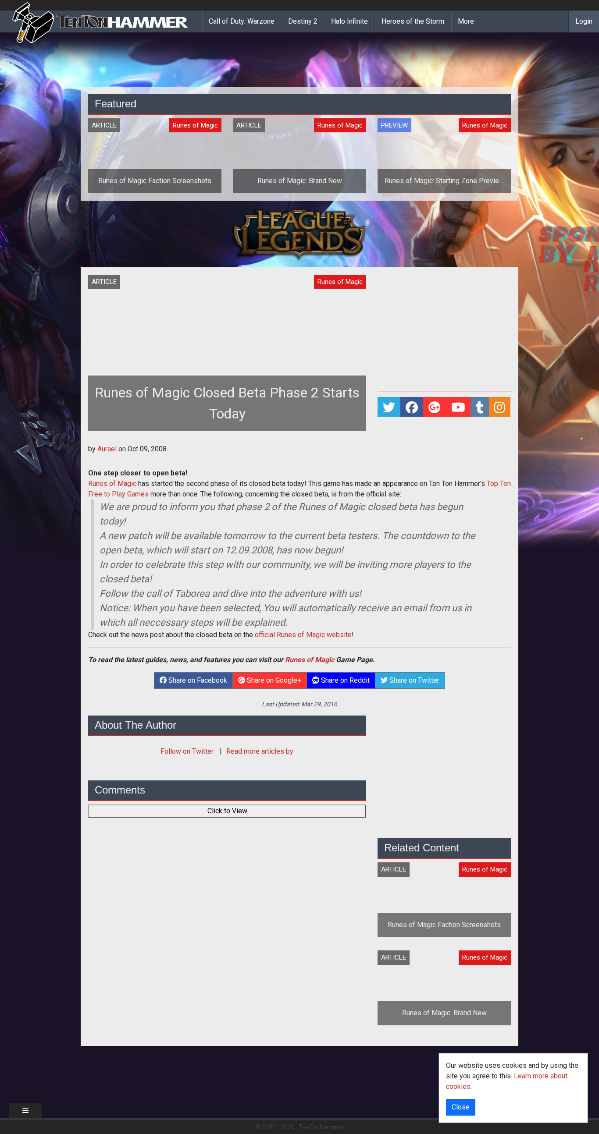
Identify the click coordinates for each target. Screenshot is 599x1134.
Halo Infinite (349, 21)
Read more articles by (259, 751)
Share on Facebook (197, 680)
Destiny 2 (302, 21)
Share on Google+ (273, 680)
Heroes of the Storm (413, 21)
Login (583, 21)
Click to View (227, 811)
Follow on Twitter (187, 751)
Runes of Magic (112, 483)
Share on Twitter (413, 680)
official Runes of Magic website (303, 635)
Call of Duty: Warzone (242, 21)
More (466, 21)
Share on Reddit (344, 680)
